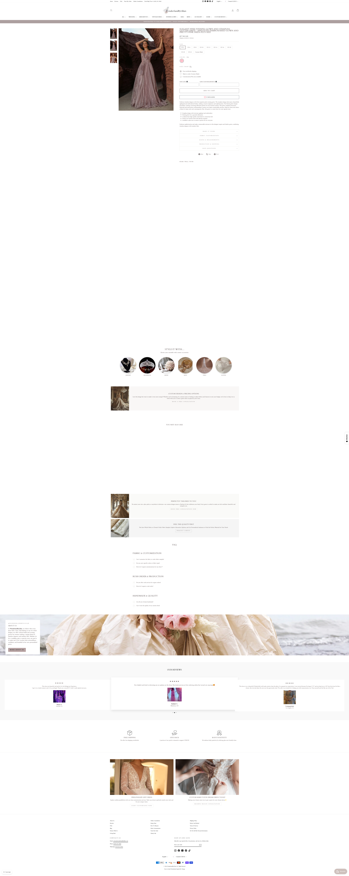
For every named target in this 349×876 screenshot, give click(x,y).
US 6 (188, 47)
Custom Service (220, 17)
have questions (209, 148)
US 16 (222, 47)
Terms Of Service (194, 826)
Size (181, 44)
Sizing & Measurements (209, 140)
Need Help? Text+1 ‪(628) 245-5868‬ (152, 1)
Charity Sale (153, 833)
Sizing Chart (153, 823)
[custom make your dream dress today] (207, 777)
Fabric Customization (209, 136)
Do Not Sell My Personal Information (198, 831)
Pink (182, 61)
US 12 (208, 47)
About (111, 1)
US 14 (215, 47)
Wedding (132, 17)
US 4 (182, 47)
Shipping (181, 38)
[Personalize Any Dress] (142, 777)
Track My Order (128, 1)
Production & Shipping (209, 144)
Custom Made (199, 52)
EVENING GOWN (171, 17)
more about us (17, 650)
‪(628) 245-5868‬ (117, 844)
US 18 (229, 47)
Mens (188, 17)
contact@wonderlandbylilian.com (120, 841)
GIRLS (182, 17)
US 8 (195, 47)
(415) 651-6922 (119, 847)
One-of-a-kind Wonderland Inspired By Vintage (174, 869)
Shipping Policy (193, 821)
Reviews (116, 1)
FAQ (121, 1)
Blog (111, 828)
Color (184, 57)
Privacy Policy (193, 828)
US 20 (183, 52)
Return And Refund (194, 823)
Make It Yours (209, 131)
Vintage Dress (157, 17)
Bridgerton (143, 17)
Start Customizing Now (141, 806)
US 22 (190, 52)
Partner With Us (114, 831)
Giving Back (113, 833)
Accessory (198, 17)
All (123, 17)
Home (208, 17)
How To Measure (155, 826)
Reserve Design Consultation (207, 804)
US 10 (201, 47)
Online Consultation (138, 1)
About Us (112, 821)
